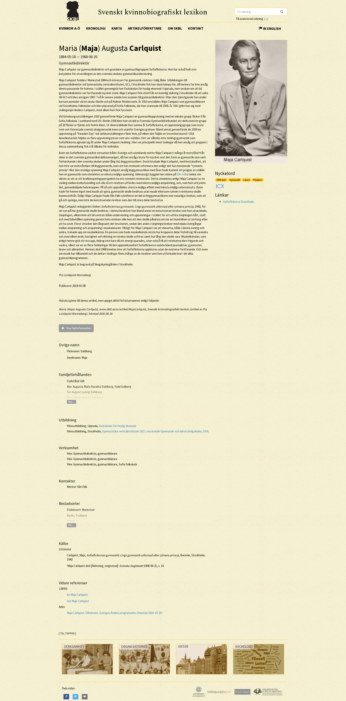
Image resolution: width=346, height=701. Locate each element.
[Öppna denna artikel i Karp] (219, 185)
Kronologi (96, 28)
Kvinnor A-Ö (69, 28)
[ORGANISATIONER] (144, 675)
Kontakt (195, 28)
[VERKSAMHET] (87, 675)
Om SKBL (175, 28)
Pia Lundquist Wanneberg (75, 275)
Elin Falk (182, 174)
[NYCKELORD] (258, 675)
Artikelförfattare (145, 28)
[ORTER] (201, 675)
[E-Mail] (85, 696)
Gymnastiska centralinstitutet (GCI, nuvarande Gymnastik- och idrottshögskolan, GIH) (155, 431)
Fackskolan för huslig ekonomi (117, 426)
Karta (117, 28)
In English (271, 28)
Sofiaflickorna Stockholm (238, 202)
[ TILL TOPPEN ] (67, 633)
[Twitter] (75, 696)
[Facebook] (66, 696)
